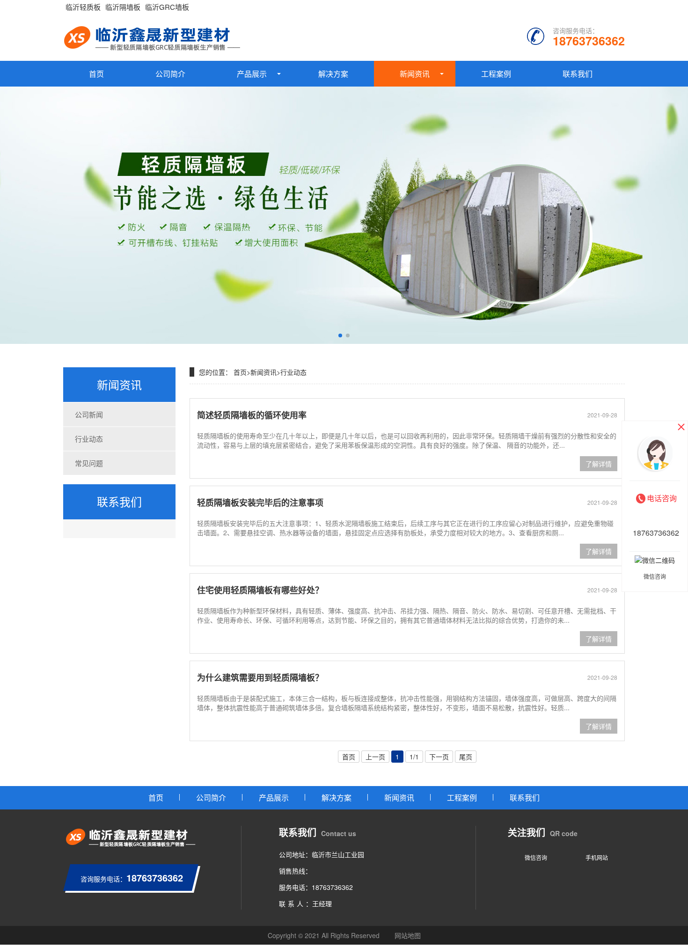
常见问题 (89, 463)
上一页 (375, 756)
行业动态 (89, 439)
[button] (340, 335)
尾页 (465, 756)
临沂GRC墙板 (167, 7)
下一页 (439, 756)
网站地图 (408, 935)
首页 (96, 73)
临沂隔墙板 (122, 7)
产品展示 (252, 73)
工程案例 (496, 73)
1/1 (414, 756)
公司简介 (170, 73)
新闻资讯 (415, 73)
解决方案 (333, 73)
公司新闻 (89, 414)
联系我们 (578, 73)
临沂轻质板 (83, 7)
